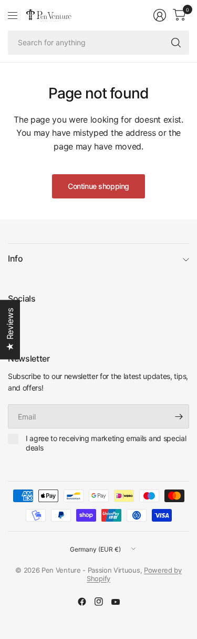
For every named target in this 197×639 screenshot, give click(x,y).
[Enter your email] (178, 416)
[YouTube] (115, 601)
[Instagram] (98, 601)
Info (15, 258)
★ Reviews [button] (10, 329)
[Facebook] (82, 601)
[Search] (176, 43)
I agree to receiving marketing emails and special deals (106, 443)
